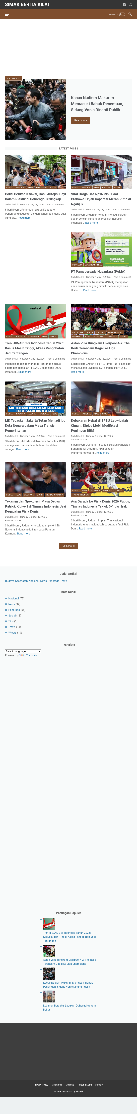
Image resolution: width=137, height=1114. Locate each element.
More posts (68, 546)
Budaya (9, 581)
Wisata (12, 632)
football (100, 332)
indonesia (77, 265)
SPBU (104, 414)
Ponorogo (41, 187)
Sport (123, 336)
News (30, 187)
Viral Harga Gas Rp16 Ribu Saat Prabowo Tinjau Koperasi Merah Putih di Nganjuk (101, 199)
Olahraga (98, 336)
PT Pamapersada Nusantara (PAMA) (98, 272)
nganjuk (106, 187)
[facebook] (124, 4)
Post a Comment (55, 204)
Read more (82, 120)
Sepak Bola (111, 336)
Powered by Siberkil (73, 1091)
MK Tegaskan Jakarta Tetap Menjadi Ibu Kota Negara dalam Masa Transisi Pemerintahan (35, 425)
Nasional (20, 187)
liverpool (77, 336)
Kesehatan (33, 336)
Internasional (115, 332)
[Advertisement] (68, 47)
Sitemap (69, 1084)
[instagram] (130, 4)
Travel (63, 581)
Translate (31, 655)
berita (9, 187)
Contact (99, 1084)
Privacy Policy (41, 1084)
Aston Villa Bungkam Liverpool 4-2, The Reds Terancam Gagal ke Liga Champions (100, 348)
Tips (11, 621)
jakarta (32, 414)
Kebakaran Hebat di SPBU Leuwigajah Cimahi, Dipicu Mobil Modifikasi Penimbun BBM (99, 425)
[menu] (9, 14)
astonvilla (77, 332)
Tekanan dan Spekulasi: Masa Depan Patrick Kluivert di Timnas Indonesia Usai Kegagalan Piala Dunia (35, 506)
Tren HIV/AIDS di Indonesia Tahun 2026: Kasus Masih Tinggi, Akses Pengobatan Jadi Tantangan (34, 348)
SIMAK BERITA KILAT (27, 4)
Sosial (53, 187)
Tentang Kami (84, 1084)
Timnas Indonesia (54, 495)
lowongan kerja (93, 265)
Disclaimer (56, 1084)
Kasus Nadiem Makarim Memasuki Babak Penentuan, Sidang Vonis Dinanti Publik (97, 103)
